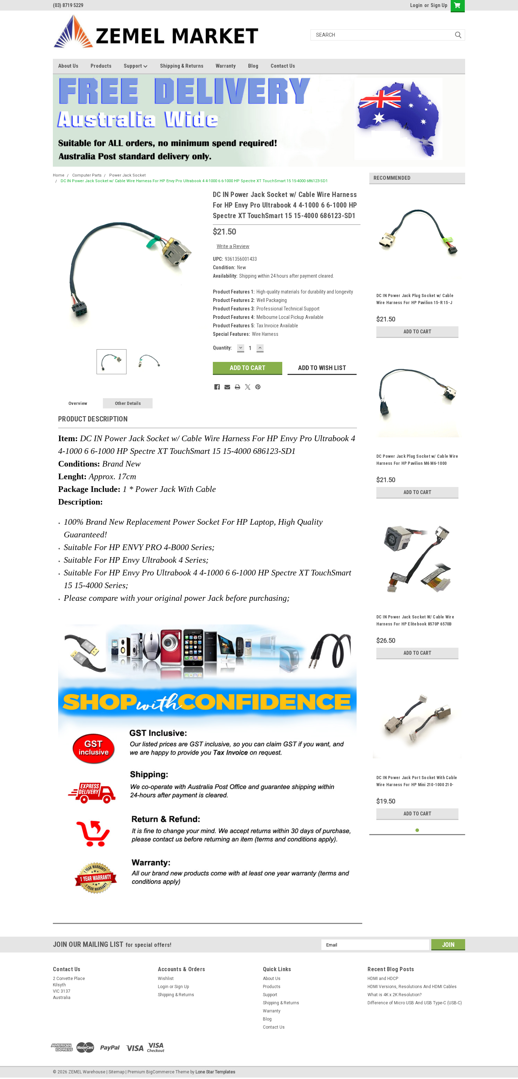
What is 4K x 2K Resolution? (394, 994)
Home (58, 175)
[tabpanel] (417, 265)
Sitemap (116, 1071)
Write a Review (233, 246)
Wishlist (166, 978)
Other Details (128, 403)
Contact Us (283, 66)
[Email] (227, 387)
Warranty (226, 66)
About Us (68, 66)
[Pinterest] (258, 387)
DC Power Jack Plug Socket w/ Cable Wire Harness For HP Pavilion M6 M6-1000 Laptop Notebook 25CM (417, 463)
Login (416, 5)
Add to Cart (417, 331)
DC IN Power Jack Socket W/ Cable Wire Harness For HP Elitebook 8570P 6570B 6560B (415, 624)
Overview (77, 403)
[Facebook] (217, 387)
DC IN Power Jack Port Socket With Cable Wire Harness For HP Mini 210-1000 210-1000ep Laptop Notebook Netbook (416, 784)
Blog (253, 66)
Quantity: (222, 348)
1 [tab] (417, 830)
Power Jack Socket (127, 175)
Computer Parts (86, 175)
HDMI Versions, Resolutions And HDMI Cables (412, 986)
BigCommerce (160, 1071)
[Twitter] (248, 387)
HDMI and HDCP (383, 978)
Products (101, 66)
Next (200, 266)
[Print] (237, 387)
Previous (60, 266)
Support (133, 66)
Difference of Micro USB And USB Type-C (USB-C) (415, 1002)
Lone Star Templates (215, 1071)
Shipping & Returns (181, 66)
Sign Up (439, 5)
